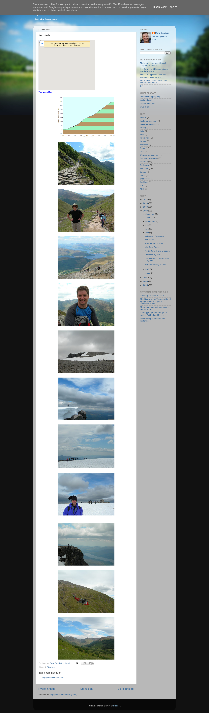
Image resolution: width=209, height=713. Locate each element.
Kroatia (143, 141)
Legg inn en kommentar (53, 677)
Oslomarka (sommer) (149, 155)
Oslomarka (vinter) (148, 158)
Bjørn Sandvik (162, 33)
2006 (145, 281)
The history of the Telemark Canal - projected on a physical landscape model (155, 301)
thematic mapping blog (150, 97)
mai (147, 233)
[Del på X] (87, 663)
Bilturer (143, 117)
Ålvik (142, 189)
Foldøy (143, 128)
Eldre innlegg (126, 688)
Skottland (51, 667)
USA (142, 185)
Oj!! (141, 86)
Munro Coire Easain (154, 243)
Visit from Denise (152, 247)
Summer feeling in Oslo (155, 265)
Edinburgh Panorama (154, 236)
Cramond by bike (152, 255)
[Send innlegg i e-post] (77, 663)
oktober (149, 218)
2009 (145, 207)
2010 (145, 203)
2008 (145, 211)
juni (147, 229)
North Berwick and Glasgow (157, 251)
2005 (145, 285)
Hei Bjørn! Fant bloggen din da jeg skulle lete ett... (154, 70)
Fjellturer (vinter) (147, 124)
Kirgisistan (144, 138)
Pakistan (144, 162)
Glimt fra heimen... (148, 103)
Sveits (142, 175)
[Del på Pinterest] (92, 663)
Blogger (116, 706)
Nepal (142, 148)
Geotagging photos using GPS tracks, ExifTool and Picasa (153, 314)
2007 (145, 278)
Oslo (142, 151)
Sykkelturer (145, 179)
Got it (173, 7)
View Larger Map (45, 92)
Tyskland (144, 182)
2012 (145, 200)
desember (150, 214)
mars (148, 273)
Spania (143, 172)
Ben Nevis (149, 240)
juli (146, 225)
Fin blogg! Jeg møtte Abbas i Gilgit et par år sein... (153, 64)
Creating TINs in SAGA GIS (152, 296)
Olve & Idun (145, 107)
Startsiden (86, 688)
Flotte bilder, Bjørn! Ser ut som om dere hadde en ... (153, 81)
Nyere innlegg (46, 688)
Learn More (160, 7)
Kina (142, 134)
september (150, 221)
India (142, 131)
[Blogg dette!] (84, 663)
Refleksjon (144, 165)
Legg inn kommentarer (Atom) (63, 695)
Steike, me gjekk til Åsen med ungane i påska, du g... (153, 76)
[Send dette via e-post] (82, 663)
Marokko (144, 145)
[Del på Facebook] (90, 663)
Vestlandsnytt (146, 100)
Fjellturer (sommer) (148, 121)
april (147, 269)
